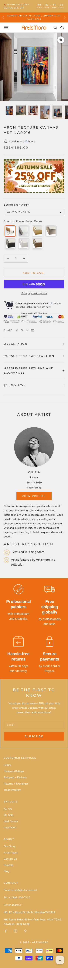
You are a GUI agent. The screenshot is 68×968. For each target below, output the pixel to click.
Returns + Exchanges (16, 783)
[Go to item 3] (33, 110)
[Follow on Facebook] (6, 931)
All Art (8, 809)
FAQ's (7, 765)
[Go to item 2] (21, 110)
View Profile (34, 487)
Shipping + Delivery (15, 777)
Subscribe (34, 736)
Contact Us (10, 859)
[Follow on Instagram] (15, 931)
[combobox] (34, 212)
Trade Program (12, 790)
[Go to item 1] (9, 110)
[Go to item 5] (57, 112)
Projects (8, 865)
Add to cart (34, 272)
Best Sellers (11, 821)
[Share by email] (32, 330)
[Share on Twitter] (22, 330)
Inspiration (10, 827)
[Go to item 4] (45, 112)
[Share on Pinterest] (27, 330)
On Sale (8, 815)
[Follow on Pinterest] (25, 931)
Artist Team (10, 852)
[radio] (10, 231)
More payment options (34, 293)
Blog (6, 871)
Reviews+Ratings (14, 771)
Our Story (9, 846)
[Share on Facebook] (16, 330)
